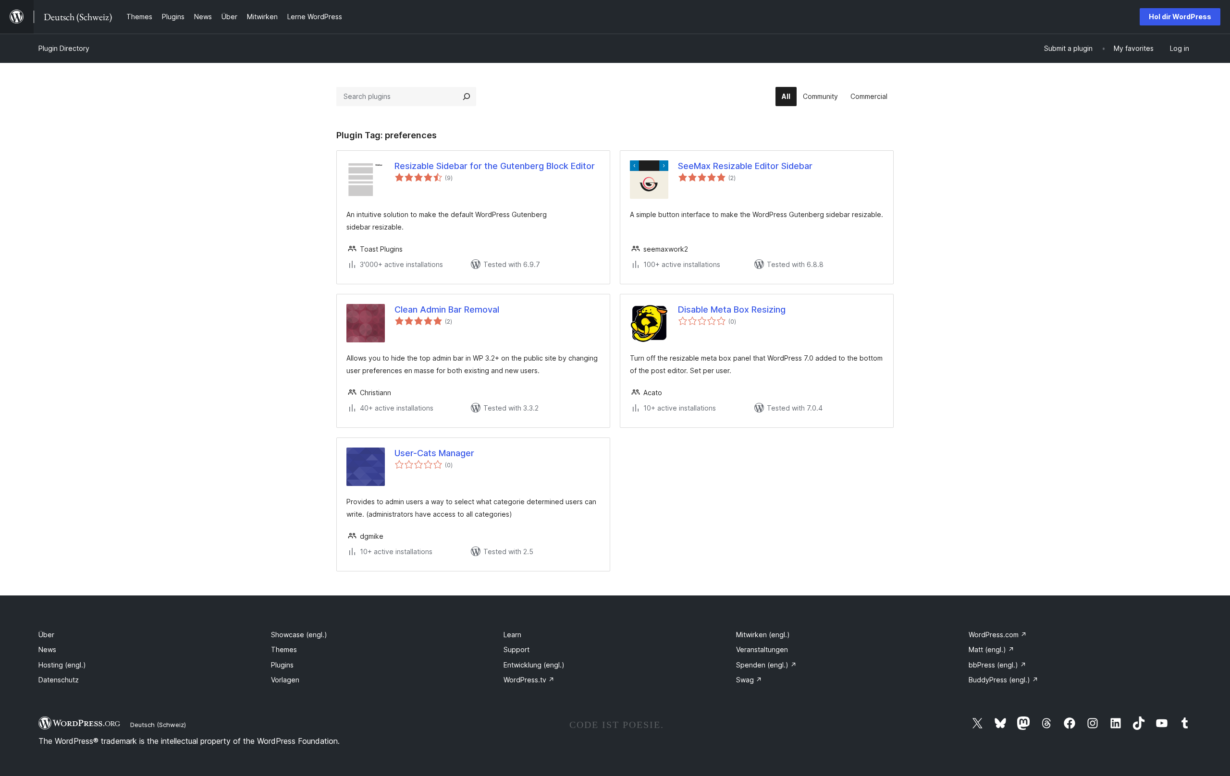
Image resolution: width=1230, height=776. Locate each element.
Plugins (282, 665)
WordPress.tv (529, 680)
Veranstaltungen (762, 649)
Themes (284, 649)
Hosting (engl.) (62, 665)
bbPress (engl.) (997, 665)
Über (46, 634)
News (47, 649)
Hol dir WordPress (1180, 16)
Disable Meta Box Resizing (732, 309)
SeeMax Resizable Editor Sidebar (745, 166)
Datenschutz (58, 680)
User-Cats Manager (434, 453)
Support (516, 649)
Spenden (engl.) (766, 665)
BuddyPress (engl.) (1003, 680)
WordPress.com (998, 634)
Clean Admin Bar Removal (446, 309)
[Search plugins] (466, 96)
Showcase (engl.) (299, 634)
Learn (512, 634)
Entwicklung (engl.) (534, 665)
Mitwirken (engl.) (763, 634)
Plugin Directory (63, 48)
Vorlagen (285, 680)
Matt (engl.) (991, 649)
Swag (749, 680)
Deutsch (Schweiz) (158, 724)
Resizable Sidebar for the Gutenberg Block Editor (494, 166)
